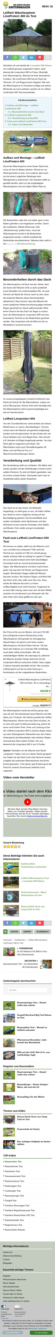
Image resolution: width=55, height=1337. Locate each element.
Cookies (6, 1259)
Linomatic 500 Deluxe (41, 65)
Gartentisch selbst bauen (13, 1298)
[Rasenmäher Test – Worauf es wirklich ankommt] (9, 1030)
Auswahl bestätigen (13, 1332)
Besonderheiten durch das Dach (26, 112)
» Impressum (42, 1328)
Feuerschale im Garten (28, 1129)
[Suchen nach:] (27, 990)
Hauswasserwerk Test (15, 1176)
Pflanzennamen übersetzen (14, 1279)
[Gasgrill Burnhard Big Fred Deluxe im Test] (9, 1018)
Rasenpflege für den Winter (31, 1097)
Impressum (7, 1252)
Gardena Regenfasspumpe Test (20, 1210)
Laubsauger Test (13, 1191)
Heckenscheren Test (14, 1181)
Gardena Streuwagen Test (17, 1205)
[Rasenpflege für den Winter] (9, 1099)
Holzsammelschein (11, 1287)
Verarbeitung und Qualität (23, 118)
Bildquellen (7, 1263)
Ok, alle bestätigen (41, 1332)
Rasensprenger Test (14, 1196)
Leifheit (27, 932)
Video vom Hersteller (20, 124)
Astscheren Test (12, 1171)
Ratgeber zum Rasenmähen (18, 1066)
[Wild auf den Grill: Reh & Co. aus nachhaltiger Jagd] (9, 1055)
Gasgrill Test (10, 1200)
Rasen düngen (9, 1283)
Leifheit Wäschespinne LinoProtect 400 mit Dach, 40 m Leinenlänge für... (34, 682)
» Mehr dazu (5, 1318)
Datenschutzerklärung (12, 1256)
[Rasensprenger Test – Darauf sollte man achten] (9, 1005)
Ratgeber (7, 1276)
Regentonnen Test (13, 1225)
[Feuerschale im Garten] (9, 1132)
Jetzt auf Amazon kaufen (35, 699)
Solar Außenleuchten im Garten (16, 1301)
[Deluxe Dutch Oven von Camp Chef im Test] (9, 1119)
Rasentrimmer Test (14, 1166)
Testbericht (42, 932)
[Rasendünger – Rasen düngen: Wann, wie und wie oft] (9, 1087)
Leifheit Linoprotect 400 (18, 115)
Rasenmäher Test (13, 1161)
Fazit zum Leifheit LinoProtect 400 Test (25, 121)
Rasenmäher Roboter (15, 1230)
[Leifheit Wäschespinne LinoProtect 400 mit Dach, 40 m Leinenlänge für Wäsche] (10, 686)
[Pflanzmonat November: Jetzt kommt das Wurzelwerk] (9, 1043)
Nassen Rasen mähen (12, 1290)
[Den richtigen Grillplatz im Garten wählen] (9, 1144)
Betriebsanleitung (26, 244)
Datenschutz (32, 1328)
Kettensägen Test (13, 1186)
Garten (14, 932)
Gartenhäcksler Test (14, 1220)
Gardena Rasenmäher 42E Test (19, 1215)
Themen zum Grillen (14, 1111)
